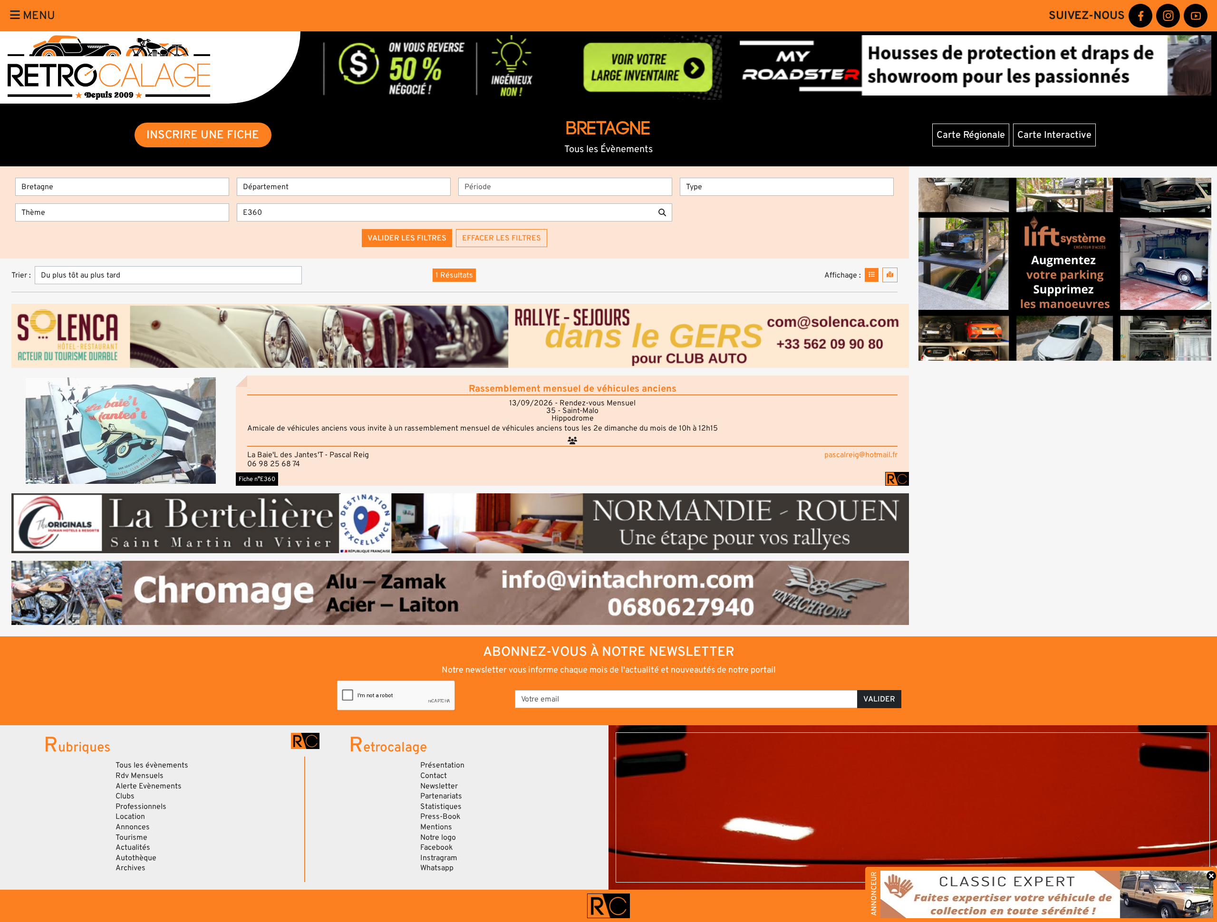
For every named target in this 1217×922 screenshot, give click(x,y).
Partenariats (441, 796)
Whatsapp (437, 868)
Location (130, 816)
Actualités (133, 847)
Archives (130, 868)
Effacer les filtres (501, 238)
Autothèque (136, 858)
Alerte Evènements (149, 786)
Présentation (442, 765)
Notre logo (438, 837)
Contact (433, 775)
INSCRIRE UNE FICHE (202, 135)
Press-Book (440, 816)
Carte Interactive (1054, 135)
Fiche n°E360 (257, 479)
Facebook (436, 847)
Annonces (133, 827)
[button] (120, 430)
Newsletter (439, 786)
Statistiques (441, 806)
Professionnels (141, 806)
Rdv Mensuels (140, 775)
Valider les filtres (406, 238)
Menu (37, 15)
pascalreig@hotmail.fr (861, 455)
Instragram (438, 858)
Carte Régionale (971, 135)
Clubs (125, 796)
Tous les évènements (152, 765)
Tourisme (131, 837)
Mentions (436, 827)
